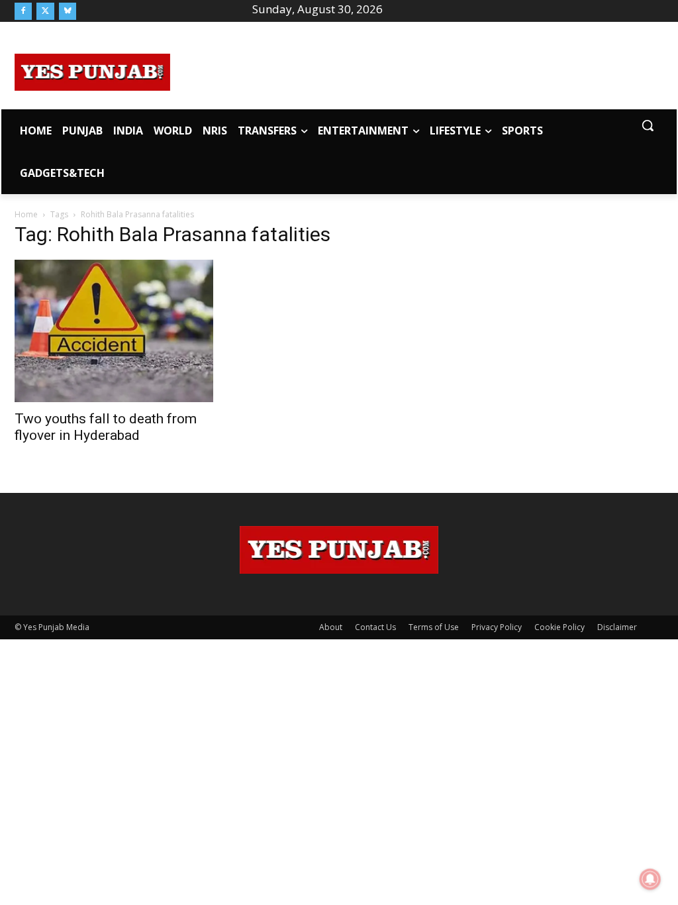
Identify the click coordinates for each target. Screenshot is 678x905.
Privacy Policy (496, 627)
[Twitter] (45, 11)
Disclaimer (617, 627)
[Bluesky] (67, 11)
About (330, 627)
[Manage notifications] (650, 879)
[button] (647, 125)
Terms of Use (434, 627)
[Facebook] (23, 11)
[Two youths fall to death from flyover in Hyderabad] (114, 330)
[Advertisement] (417, 70)
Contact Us (375, 627)
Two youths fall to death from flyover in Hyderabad (106, 427)
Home (26, 214)
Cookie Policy (559, 627)
